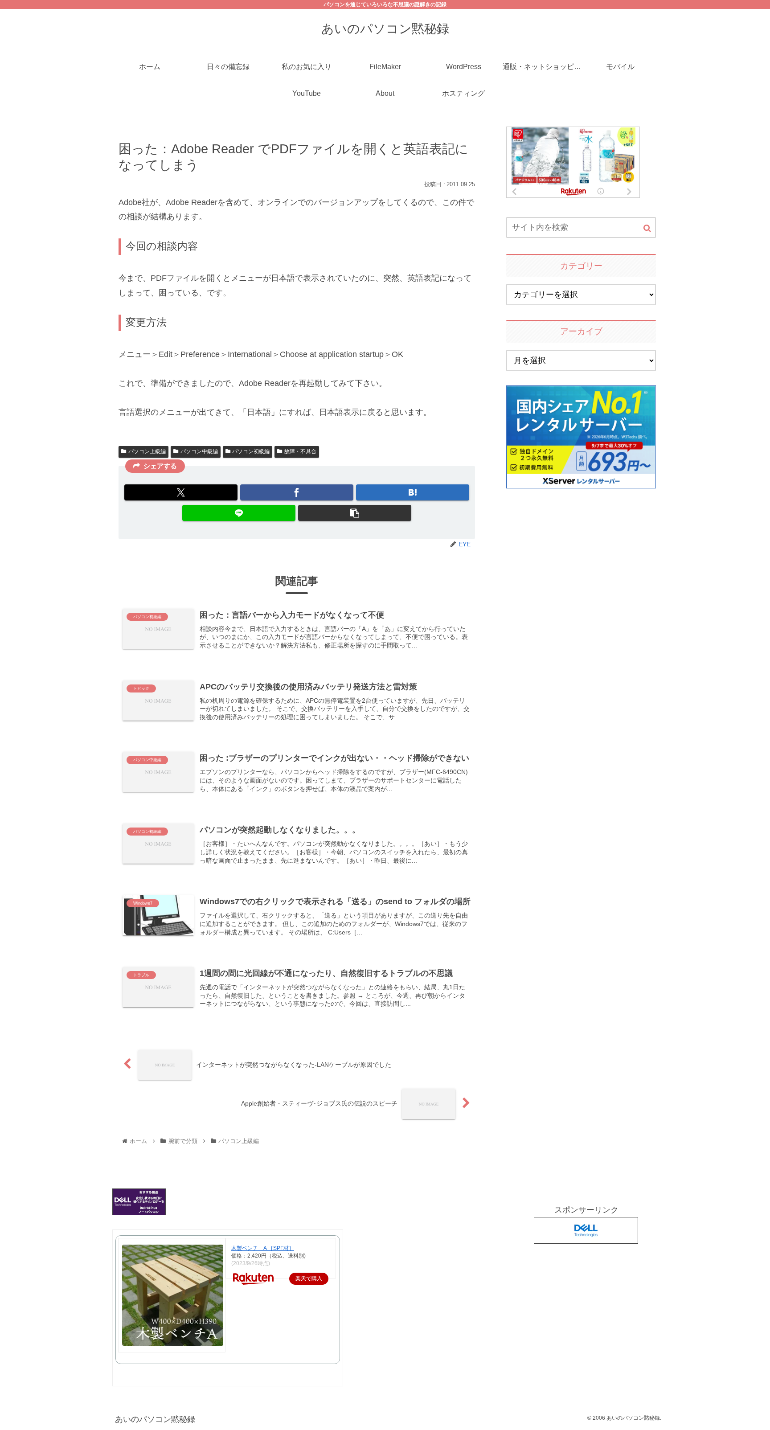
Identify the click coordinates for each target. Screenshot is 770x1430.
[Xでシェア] (181, 492)
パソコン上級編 (147, 451)
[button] (354, 513)
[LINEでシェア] (238, 513)
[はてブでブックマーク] (412, 492)
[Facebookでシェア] (296, 492)
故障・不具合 (300, 451)
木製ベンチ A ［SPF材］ (262, 1248)
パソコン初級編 (251, 451)
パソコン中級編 (199, 451)
